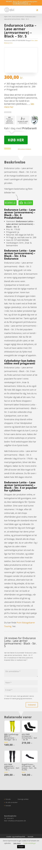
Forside (8, 799)
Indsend (32, 704)
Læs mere (17, 843)
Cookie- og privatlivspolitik (15, 837)
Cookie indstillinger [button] (29, 843)
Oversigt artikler (23, 799)
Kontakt (8, 806)
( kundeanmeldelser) (24, 149)
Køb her (16, 139)
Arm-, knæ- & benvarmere (16, 16)
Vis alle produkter (12, 802)
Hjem (5, 16)
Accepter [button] (21, 847)
